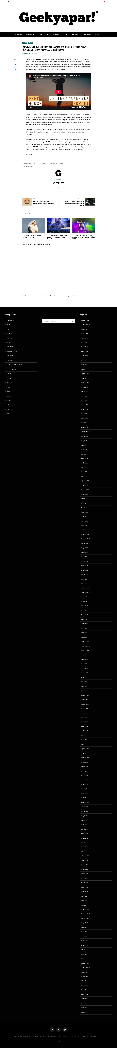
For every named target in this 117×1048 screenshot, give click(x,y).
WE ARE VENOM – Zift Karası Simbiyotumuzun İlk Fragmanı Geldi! (74, 203)
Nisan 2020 (84, 659)
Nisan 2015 (84, 927)
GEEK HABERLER (30, 34)
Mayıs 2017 (84, 816)
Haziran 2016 (85, 865)
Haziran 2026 (85, 329)
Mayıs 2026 (84, 333)
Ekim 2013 (84, 1008)
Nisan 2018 (84, 766)
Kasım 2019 (84, 682)
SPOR (8, 400)
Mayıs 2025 (84, 387)
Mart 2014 (84, 985)
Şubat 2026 (84, 347)
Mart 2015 (84, 932)
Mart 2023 (84, 503)
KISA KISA (10, 360)
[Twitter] (15, 69)
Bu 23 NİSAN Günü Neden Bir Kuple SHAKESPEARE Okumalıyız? (44, 202)
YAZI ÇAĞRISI (87, 34)
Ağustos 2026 (85, 320)
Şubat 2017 (84, 829)
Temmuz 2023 (85, 485)
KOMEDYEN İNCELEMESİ (14, 365)
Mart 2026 (84, 342)
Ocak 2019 (84, 726)
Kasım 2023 (84, 467)
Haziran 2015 (85, 918)
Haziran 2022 (85, 543)
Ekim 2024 (84, 418)
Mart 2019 (84, 717)
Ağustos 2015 (85, 909)
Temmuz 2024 (85, 432)
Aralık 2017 (84, 784)
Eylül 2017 (84, 798)
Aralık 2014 (84, 945)
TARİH (8, 405)
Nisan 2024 (84, 445)
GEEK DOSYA (56, 34)
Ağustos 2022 (85, 534)
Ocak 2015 (84, 941)
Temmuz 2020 (85, 646)
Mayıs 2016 (84, 869)
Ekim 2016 (84, 847)
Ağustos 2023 (85, 481)
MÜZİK (30, 42)
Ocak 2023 (84, 512)
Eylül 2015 (84, 905)
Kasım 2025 (84, 360)
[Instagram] (64, 1029)
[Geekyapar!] (59, 18)
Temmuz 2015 (85, 914)
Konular (9, 374)
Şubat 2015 (84, 936)
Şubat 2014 (84, 990)
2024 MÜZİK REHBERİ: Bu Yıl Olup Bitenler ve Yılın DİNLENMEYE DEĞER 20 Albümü (83, 237)
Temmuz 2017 (85, 807)
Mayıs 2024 (84, 441)
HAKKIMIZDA (18, 34)
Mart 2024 (84, 449)
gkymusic (43, 163)
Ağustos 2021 (85, 588)
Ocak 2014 (84, 994)
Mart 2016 (84, 878)
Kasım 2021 (84, 574)
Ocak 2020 (84, 673)
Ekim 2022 (84, 525)
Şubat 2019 (84, 722)
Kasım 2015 (84, 896)
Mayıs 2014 (84, 976)
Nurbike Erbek (28, 166)
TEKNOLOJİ (10, 409)
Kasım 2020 (84, 628)
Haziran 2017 (85, 811)
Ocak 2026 (84, 351)
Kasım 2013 (84, 1003)
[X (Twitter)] (58, 1029)
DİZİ (48, 34)
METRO (25, 42)
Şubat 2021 (84, 615)
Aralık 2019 (84, 677)
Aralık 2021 (84, 570)
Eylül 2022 (84, 530)
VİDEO (9, 414)
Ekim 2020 (84, 632)
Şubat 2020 (84, 668)
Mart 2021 (84, 610)
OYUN (66, 34)
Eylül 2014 (84, 958)
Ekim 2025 (84, 365)
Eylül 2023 (84, 476)
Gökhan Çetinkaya (56, 163)
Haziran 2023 (85, 490)
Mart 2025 (84, 396)
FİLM (41, 34)
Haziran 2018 (85, 757)
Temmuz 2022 (85, 539)
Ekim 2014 (84, 954)
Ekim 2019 (84, 686)
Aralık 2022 (84, 516)
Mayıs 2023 (84, 494)
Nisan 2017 (84, 820)
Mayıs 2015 (84, 923)
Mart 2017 (84, 824)
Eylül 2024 (84, 423)
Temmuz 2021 (85, 592)
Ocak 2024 (84, 458)
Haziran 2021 (85, 597)
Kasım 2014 (84, 950)
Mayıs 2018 (84, 762)
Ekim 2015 (84, 900)
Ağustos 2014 (85, 963)
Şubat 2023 (84, 507)
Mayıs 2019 (84, 708)
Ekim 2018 (84, 740)
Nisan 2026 (84, 338)
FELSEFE (9, 338)
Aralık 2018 (84, 731)
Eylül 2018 (84, 744)
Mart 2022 (84, 557)
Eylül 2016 (84, 851)
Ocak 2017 (84, 833)
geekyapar (27, 53)
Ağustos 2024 (85, 427)
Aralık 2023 (84, 463)
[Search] (104, 1)
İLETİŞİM (97, 34)
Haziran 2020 (85, 650)
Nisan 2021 (84, 606)
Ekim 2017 (84, 793)
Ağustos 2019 (85, 695)
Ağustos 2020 (85, 641)
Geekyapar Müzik (30, 163)
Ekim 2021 (84, 579)
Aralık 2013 (84, 999)
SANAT (9, 396)
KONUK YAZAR (11, 369)
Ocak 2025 (84, 405)
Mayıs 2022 (84, 548)
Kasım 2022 (84, 521)
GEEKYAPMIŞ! (11, 356)
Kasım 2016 (84, 842)
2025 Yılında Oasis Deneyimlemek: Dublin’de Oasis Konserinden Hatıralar (58, 237)
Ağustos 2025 (85, 374)
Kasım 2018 (84, 735)
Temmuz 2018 (85, 753)
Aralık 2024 (84, 409)
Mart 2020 (84, 664)
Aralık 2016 (84, 838)
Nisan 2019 (84, 713)
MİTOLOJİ (10, 382)
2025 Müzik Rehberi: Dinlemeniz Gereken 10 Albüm (32, 236)
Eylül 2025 (84, 369)
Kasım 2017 (84, 789)
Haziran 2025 (85, 382)
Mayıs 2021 (84, 601)
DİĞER (9, 324)
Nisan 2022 (84, 552)
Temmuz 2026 (85, 324)
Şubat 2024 (84, 454)
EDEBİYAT (75, 34)
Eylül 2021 (84, 583)
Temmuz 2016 (85, 860)
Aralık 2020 (84, 624)
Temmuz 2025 (85, 378)
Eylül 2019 (84, 690)
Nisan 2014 (84, 981)
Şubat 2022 (84, 561)
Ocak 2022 (84, 566)
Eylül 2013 (84, 1012)
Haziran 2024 (85, 436)
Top (59, 1041)
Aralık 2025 (84, 356)
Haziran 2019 (85, 704)
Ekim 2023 (84, 472)
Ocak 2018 (84, 780)
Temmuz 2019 (85, 699)
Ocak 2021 (84, 619)
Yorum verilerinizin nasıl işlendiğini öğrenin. (66, 296)
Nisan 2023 (84, 499)
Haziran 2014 (85, 972)
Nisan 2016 (84, 874)
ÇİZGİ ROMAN (11, 320)
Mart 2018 (84, 771)
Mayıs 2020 (84, 655)
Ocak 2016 (84, 887)
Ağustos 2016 (85, 856)
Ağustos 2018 (85, 749)
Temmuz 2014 (85, 967)
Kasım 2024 (84, 414)
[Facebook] (15, 65)
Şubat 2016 (84, 883)
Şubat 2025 (84, 400)
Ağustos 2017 (85, 802)
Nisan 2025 (84, 391)
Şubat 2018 (84, 775)
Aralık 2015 (84, 891)
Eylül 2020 (84, 637)
